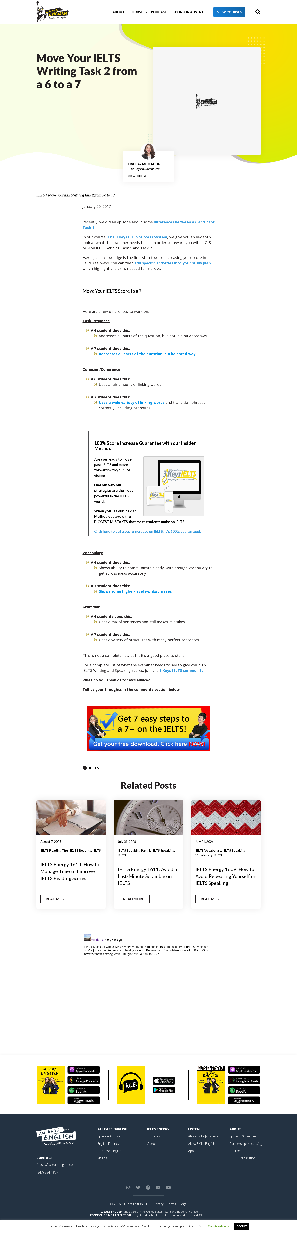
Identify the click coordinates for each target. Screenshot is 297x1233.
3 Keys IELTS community (181, 670)
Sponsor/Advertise (190, 12)
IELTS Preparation (242, 1158)
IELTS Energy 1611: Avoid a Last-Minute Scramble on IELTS (147, 876)
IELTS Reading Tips (54, 850)
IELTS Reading (80, 850)
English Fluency (108, 1143)
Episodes (153, 1136)
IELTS (40, 195)
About (118, 12)
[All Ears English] (56, 1135)
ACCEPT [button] (242, 1226)
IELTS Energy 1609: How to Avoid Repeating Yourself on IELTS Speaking (225, 876)
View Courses (229, 12)
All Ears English (112, 1129)
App (191, 1151)
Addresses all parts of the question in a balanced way (147, 353)
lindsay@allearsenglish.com (55, 1164)
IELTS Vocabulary (208, 850)
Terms (171, 1204)
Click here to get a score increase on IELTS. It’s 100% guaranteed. (147, 531)
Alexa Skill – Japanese (203, 1136)
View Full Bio (137, 176)
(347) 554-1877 (47, 1172)
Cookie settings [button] (218, 1226)
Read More (56, 899)
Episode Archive (108, 1136)
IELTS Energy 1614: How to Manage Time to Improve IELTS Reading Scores (69, 871)
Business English (109, 1151)
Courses (136, 12)
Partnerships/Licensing (245, 1143)
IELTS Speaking (163, 850)
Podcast (159, 12)
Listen (194, 1129)
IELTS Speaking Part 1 (134, 850)
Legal (183, 1204)
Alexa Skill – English (201, 1143)
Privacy (158, 1204)
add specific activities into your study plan (172, 263)
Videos (102, 1158)
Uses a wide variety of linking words (132, 402)
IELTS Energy (158, 1129)
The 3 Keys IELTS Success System (137, 237)
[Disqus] (149, 983)
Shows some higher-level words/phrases (135, 591)
